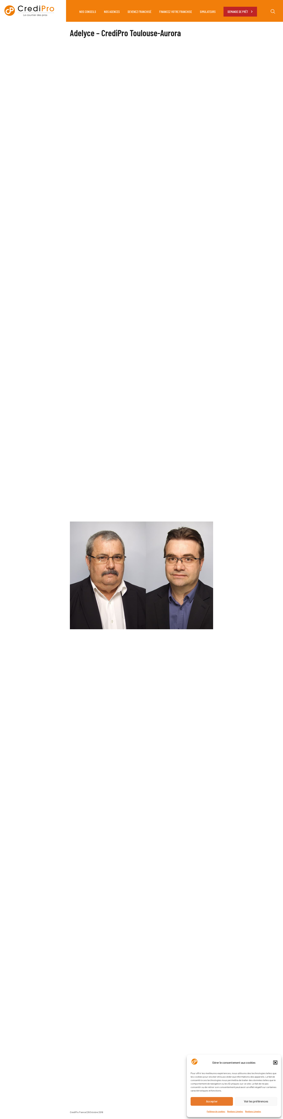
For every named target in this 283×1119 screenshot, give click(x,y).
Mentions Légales (235, 1111)
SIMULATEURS (208, 11)
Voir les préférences (256, 1101)
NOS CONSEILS (87, 11)
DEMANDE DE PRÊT (238, 11)
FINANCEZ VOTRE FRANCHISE (175, 11)
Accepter (212, 1101)
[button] (275, 1062)
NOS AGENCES (112, 11)
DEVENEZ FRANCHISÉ (139, 11)
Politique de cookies (216, 1111)
